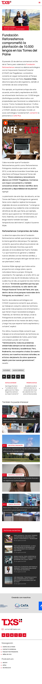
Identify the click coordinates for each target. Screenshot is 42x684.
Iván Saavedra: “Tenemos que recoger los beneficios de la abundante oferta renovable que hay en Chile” (25, 579)
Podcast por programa (10, 652)
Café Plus (17, 116)
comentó (33, 113)
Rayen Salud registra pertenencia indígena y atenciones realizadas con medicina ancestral (25, 568)
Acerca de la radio (9, 646)
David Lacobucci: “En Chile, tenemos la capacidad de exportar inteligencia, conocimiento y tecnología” (25, 537)
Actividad (6, 370)
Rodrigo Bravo (20, 29)
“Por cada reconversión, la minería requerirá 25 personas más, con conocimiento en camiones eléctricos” (25, 548)
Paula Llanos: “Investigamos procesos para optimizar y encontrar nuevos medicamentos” (20, 509)
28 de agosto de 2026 (20, 540)
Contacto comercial (9, 649)
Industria (7, 27)
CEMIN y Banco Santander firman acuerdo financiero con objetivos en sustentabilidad (20, 479)
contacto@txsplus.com (12, 629)
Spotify (5, 662)
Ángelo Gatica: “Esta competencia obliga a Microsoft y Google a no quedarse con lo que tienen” (25, 558)
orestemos (9, 67)
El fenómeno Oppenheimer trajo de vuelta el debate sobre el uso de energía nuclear (20, 450)
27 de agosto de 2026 (20, 552)
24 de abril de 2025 (9, 29)
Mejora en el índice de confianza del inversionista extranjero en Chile (19, 420)
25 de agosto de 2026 (20, 561)
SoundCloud (7, 667)
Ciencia (10, 504)
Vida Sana (13, 27)
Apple (4, 665)
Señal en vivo (7, 654)
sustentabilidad (18, 370)
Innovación (19, 445)
